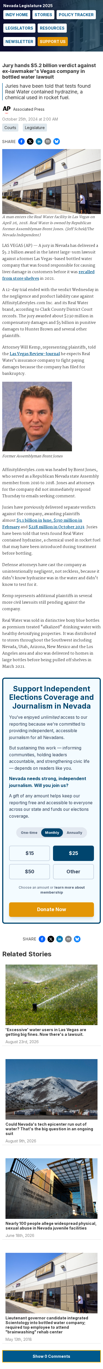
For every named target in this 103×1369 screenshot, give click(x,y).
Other (73, 871)
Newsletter (19, 41)
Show (51, 1356)
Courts (10, 127)
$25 (73, 853)
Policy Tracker (76, 14)
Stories (43, 14)
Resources (52, 28)
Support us (53, 41)
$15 (30, 853)
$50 (29, 871)
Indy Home (16, 14)
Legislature (35, 127)
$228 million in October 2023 (56, 527)
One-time (29, 833)
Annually (74, 833)
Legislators (19, 28)
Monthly (52, 833)
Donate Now (51, 909)
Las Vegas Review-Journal (35, 354)
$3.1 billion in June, (34, 520)
